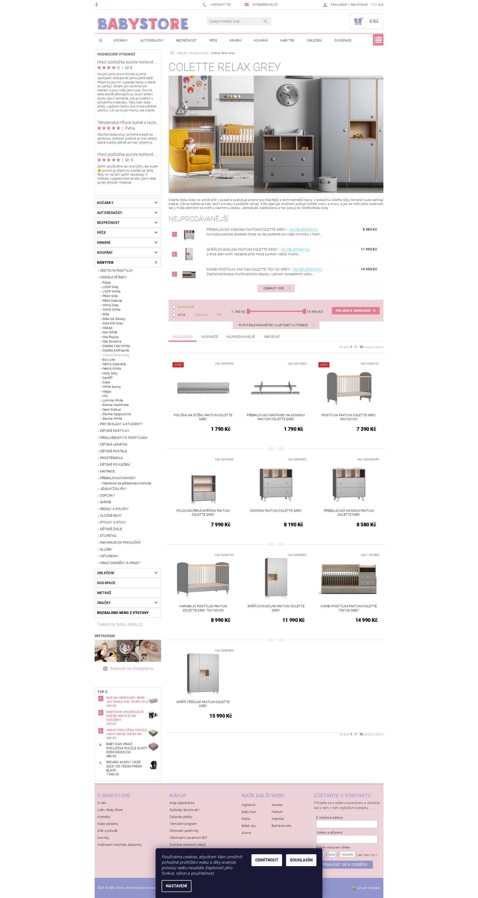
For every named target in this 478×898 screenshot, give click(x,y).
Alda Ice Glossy (114, 319)
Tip (219, 315)
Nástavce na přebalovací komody (127, 483)
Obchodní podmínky (184, 831)
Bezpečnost (186, 40)
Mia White (110, 332)
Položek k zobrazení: (356, 310)
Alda (106, 314)
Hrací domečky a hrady (120, 563)
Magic (107, 391)
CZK (374, 4)
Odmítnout (266, 860)
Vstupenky (109, 556)
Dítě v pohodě (107, 831)
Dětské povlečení (115, 464)
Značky (104, 603)
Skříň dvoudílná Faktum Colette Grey (258, 249)
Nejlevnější (182, 337)
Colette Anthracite (116, 350)
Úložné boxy (111, 515)
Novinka (201, 315)
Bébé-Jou (249, 826)
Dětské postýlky (115, 431)
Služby (106, 549)
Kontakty (103, 817)
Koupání (261, 40)
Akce (181, 315)
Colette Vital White (116, 346)
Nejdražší (209, 337)
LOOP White (111, 291)
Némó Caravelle (114, 364)
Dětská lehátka (113, 444)
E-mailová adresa (329, 817)
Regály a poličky (114, 509)
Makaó (108, 328)
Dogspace (343, 40)
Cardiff (107, 378)
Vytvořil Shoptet (368, 888)
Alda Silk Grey (113, 323)
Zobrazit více (273, 288)
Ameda (277, 805)
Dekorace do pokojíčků (120, 542)
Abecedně (272, 337)
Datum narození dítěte (333, 847)
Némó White (112, 368)
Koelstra (278, 819)
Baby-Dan (249, 812)
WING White (111, 309)
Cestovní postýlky (116, 270)
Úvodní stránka (101, 40)
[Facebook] (97, 4)
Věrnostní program (183, 824)
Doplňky (107, 495)
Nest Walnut (112, 409)
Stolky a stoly (113, 522)
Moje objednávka (182, 803)
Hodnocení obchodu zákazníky (119, 845)
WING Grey (111, 305)
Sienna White (112, 418)
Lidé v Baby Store (110, 810)
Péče (213, 40)
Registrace (359, 4)
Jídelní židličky (113, 489)
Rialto (246, 819)
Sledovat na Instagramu (131, 668)
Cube (106, 382)
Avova (246, 833)
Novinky (103, 838)
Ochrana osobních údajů (187, 845)
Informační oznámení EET (188, 838)
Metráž (104, 593)
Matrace (107, 471)
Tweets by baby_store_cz (120, 624)
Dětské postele (113, 451)
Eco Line (109, 359)
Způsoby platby (181, 817)
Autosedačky (152, 40)
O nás (101, 803)
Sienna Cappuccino (117, 414)
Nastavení (176, 886)
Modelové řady (113, 277)
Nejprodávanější (241, 337)
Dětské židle (111, 529)
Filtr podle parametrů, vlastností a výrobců (274, 325)
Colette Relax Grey (116, 355)
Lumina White (113, 400)
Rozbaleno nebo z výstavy (123, 613)
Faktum (277, 812)
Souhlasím (301, 860)
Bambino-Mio (282, 826)
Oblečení (314, 40)
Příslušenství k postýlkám (124, 438)
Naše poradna (107, 824)
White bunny (112, 387)
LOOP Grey (111, 287)
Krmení (235, 40)
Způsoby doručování (184, 810)
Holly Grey (110, 373)
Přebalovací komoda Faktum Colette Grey (262, 230)
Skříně (105, 502)
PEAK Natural (112, 300)
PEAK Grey (110, 296)
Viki (105, 396)
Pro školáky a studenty (121, 424)
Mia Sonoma (112, 341)
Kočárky (120, 40)
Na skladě (186, 307)
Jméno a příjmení (329, 832)
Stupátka (108, 536)
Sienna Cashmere (116, 405)
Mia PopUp (111, 337)
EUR (380, 4)
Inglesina (248, 805)
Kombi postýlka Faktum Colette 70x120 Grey (264, 269)
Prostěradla (111, 458)
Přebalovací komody (118, 478)
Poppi (107, 282)
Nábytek (287, 40)
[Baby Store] (143, 23)
